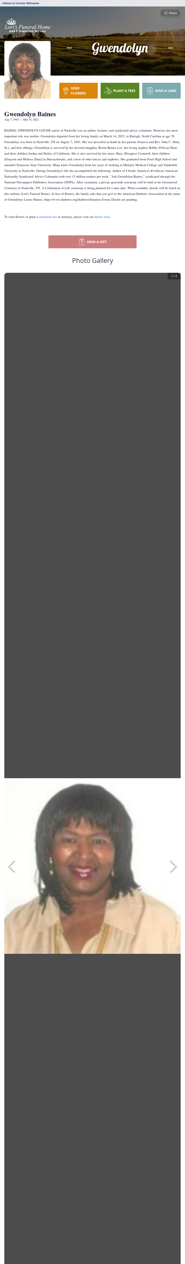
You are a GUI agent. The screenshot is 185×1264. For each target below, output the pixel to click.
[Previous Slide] (11, 866)
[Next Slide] (173, 866)
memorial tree (48, 216)
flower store (102, 216)
